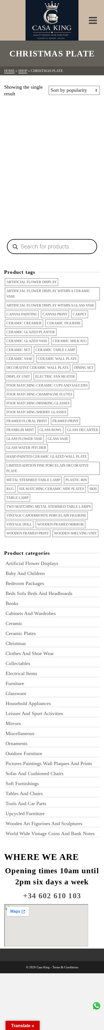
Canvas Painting (21, 314)
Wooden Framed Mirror (60, 524)
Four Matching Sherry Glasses (36, 412)
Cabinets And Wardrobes (31, 613)
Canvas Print (54, 314)
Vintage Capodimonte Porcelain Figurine (46, 515)
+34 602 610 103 (52, 895)
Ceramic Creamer (24, 323)
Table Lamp (17, 498)
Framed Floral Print (26, 421)
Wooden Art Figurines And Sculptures (44, 823)
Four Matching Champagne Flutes (39, 394)
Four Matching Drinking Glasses (38, 403)
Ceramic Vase (19, 359)
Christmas (16, 643)
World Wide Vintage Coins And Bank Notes (50, 833)
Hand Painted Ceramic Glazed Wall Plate (46, 456)
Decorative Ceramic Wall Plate (37, 367)
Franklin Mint (20, 430)
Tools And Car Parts (26, 803)
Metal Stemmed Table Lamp (33, 480)
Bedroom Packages (25, 583)
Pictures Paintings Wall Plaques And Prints (49, 763)
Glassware (16, 693)
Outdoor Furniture (24, 753)
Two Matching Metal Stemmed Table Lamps (48, 506)
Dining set (83, 367)
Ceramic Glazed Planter (30, 332)
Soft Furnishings (22, 783)
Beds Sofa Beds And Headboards (39, 593)
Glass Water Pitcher (26, 448)
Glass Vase (58, 439)
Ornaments (16, 743)
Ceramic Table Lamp (55, 350)
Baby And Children (25, 573)
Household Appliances (28, 703)
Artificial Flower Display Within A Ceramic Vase (48, 293)
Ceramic (14, 623)
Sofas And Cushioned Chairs (35, 773)
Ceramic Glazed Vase (26, 341)
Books (12, 603)
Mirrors (13, 723)
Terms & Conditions (65, 967)
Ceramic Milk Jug (70, 341)
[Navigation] (93, 20)
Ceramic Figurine (64, 323)
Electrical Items (21, 673)
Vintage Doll (19, 524)
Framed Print (65, 421)
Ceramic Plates (21, 633)
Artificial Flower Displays (32, 563)
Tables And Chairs (24, 793)
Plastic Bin (76, 480)
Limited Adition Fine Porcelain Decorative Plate (47, 468)
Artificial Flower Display (31, 282)
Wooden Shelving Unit (75, 533)
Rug (10, 489)
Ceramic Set (18, 350)
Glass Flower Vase (24, 439)
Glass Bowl (50, 430)
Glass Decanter (82, 430)
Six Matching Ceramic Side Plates (51, 489)
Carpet (80, 314)
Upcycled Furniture (25, 813)
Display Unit (18, 376)
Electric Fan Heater (55, 376)
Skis (93, 489)
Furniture (15, 683)
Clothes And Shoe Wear (30, 653)
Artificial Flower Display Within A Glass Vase (50, 305)
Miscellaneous (20, 733)
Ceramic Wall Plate (57, 359)
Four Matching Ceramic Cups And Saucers (47, 385)
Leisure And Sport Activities (34, 713)
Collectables (18, 663)
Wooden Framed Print (27, 533)
